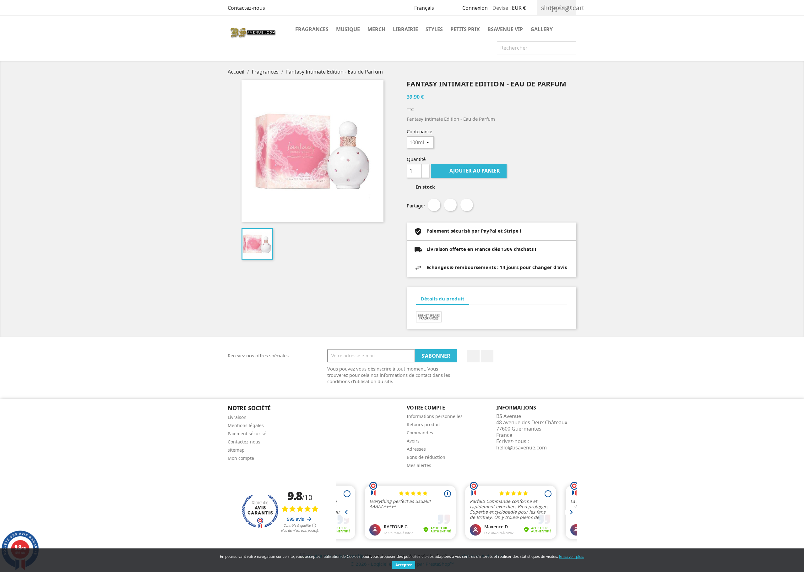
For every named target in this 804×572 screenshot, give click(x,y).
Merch (376, 29)
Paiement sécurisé (247, 434)
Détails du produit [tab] (442, 298)
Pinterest (466, 205)
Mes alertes (419, 465)
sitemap (236, 450)
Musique (348, 29)
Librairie (405, 29)
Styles (434, 29)
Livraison (237, 417)
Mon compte (241, 458)
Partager (434, 205)
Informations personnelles (435, 416)
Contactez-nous (246, 7)
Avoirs (413, 441)
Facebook (473, 356)
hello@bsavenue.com (521, 447)
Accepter (403, 565)
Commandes (420, 433)
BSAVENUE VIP (505, 29)
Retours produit (423, 424)
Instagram (487, 356)
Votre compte (426, 407)
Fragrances (312, 29)
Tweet (450, 205)
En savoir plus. (571, 556)
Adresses (416, 449)
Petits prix (465, 29)
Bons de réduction (426, 457)
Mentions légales (246, 425)
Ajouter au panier (469, 171)
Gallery (541, 29)
